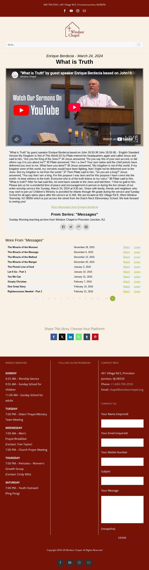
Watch (126, 247)
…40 (105, 298)
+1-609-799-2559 (122, 384)
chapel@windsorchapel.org (126, 389)
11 (98, 298)
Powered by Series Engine (130, 308)
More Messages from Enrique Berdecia (74, 207)
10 (92, 298)
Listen (137, 247)
